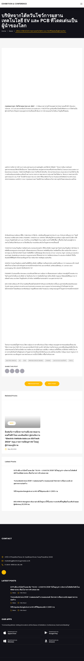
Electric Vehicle (11, 360)
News (11, 31)
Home (4, 31)
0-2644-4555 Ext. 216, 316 (13, 565)
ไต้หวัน (71, 360)
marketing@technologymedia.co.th (17, 561)
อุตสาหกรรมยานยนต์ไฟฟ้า (59, 360)
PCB (25, 360)
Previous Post (33, 384)
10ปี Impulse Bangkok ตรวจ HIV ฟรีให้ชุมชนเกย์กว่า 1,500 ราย (36, 491)
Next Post (52, 384)
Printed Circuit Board (36, 360)
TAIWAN (48, 360)
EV (19, 360)
